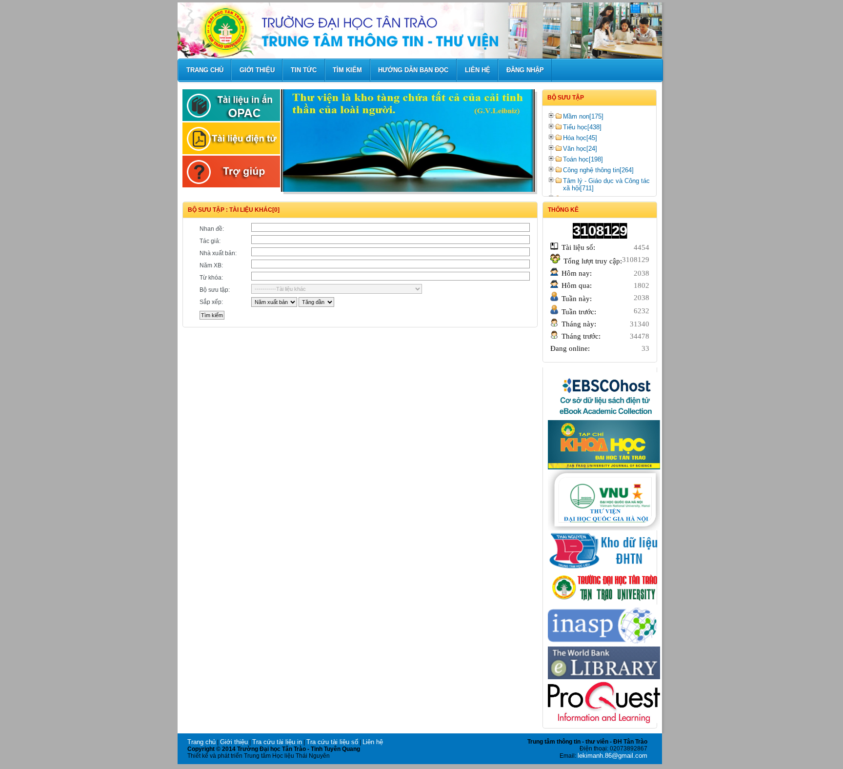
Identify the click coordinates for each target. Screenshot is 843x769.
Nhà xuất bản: (218, 253)
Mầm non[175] (583, 116)
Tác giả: (210, 241)
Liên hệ (372, 742)
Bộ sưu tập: (215, 289)
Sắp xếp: (211, 302)
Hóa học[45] (580, 138)
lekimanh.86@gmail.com (612, 755)
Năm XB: (211, 265)
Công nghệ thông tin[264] (598, 170)
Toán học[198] (583, 159)
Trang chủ (201, 742)
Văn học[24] (580, 148)
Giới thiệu (234, 742)
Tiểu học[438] (582, 127)
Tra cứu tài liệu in (277, 742)
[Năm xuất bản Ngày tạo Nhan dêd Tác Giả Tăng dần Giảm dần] (360, 302)
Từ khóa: (211, 277)
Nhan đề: (212, 228)
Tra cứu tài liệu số (332, 742)
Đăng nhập (525, 70)
